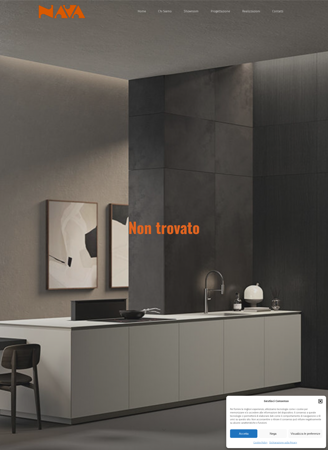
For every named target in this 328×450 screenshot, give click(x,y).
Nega (273, 433)
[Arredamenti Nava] (62, 11)
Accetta (243, 433)
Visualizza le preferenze (305, 433)
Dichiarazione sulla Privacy (283, 442)
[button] (320, 401)
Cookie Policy (260, 442)
